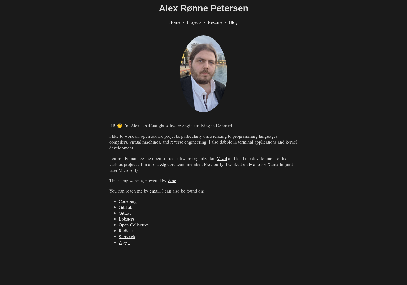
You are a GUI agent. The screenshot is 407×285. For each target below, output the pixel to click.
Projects (194, 22)
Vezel (222, 158)
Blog (233, 22)
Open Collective (134, 225)
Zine (172, 180)
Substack (127, 236)
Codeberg (128, 201)
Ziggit (124, 242)
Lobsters (126, 219)
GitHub (125, 207)
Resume (215, 22)
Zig (163, 164)
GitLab (125, 213)
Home (174, 22)
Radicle (126, 230)
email (155, 191)
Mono (254, 164)
